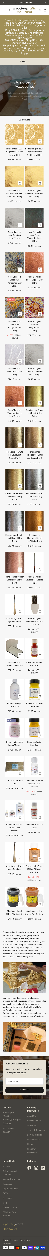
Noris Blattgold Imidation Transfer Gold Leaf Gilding (14, 193)
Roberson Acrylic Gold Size (14, 705)
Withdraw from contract (9, 1214)
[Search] (8, 10)
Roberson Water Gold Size (34, 743)
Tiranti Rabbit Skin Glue (15, 782)
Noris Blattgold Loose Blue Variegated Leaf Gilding (15, 281)
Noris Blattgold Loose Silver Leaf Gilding (14, 371)
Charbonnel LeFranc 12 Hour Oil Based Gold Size (34, 869)
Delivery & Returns (35, 1135)
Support (6, 1166)
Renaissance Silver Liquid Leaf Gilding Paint (34, 496)
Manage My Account (12, 1179)
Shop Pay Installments (33, 1151)
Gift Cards (7, 1198)
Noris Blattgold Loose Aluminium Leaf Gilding (14, 235)
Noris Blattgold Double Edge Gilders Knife (34, 580)
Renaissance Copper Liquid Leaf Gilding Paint (15, 580)
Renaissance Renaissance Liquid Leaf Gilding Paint (34, 455)
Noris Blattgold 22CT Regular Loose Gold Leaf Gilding (15, 152)
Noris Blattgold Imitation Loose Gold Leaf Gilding (34, 193)
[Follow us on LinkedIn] (43, 1168)
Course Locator (10, 1207)
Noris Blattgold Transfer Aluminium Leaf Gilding (34, 371)
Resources (7, 1184)
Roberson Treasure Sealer (34, 826)
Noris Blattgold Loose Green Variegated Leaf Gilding (15, 326)
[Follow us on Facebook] (29, 1168)
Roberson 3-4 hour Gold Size (34, 664)
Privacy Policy (33, 1139)
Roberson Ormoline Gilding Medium (14, 743)
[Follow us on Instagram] (36, 1168)
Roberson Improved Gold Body (34, 705)
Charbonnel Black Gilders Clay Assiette (15, 912)
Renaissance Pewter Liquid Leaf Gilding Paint (14, 538)
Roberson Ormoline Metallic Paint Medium (14, 827)
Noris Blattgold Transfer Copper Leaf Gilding (14, 413)
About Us (31, 1116)
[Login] (40, 10)
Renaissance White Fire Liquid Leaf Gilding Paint (14, 455)
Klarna (30, 1144)
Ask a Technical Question (10, 1173)
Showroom (32, 1125)
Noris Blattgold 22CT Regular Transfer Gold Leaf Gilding (34, 152)
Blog (5, 1203)
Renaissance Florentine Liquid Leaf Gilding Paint (34, 538)
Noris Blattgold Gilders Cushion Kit (15, 664)
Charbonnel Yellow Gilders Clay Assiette (34, 912)
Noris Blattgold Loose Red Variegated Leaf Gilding (34, 326)
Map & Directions (10, 1189)
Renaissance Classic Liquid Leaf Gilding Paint (14, 496)
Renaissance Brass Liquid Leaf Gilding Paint (34, 413)
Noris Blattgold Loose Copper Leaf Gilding (34, 280)
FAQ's (5, 1193)
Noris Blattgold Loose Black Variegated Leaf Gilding (34, 236)
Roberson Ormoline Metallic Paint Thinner (34, 783)
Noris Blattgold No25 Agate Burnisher (15, 867)
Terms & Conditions (36, 1130)
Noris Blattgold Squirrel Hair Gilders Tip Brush (34, 621)
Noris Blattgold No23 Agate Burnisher (15, 620)
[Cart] (45, 10)
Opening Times (34, 1121)
